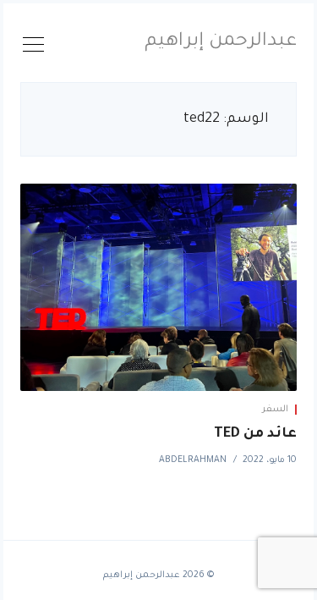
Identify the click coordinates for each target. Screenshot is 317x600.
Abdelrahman (193, 460)
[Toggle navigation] (34, 47)
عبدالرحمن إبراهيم (221, 42)
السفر (275, 410)
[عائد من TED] (158, 287)
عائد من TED (255, 434)
